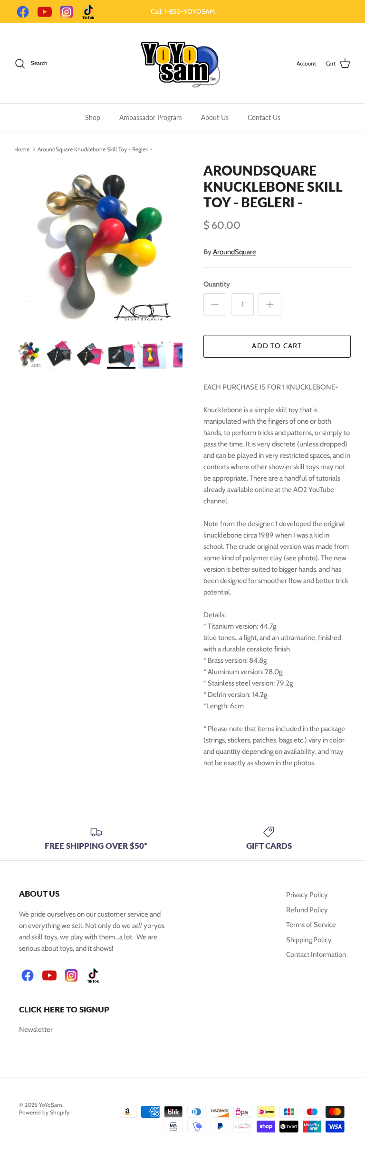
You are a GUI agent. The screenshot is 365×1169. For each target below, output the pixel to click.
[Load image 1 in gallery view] (98, 247)
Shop (92, 117)
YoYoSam (50, 1104)
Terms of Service (311, 924)
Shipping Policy (309, 940)
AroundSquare (234, 252)
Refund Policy (307, 910)
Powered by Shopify (44, 1112)
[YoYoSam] (182, 63)
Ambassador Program (150, 117)
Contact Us (264, 117)
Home (21, 148)
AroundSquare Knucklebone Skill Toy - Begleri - (95, 148)
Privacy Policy (307, 895)
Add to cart (277, 346)
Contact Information (316, 954)
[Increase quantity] (270, 304)
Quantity (216, 284)
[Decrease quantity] (214, 304)
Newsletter (36, 1029)
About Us (215, 117)
